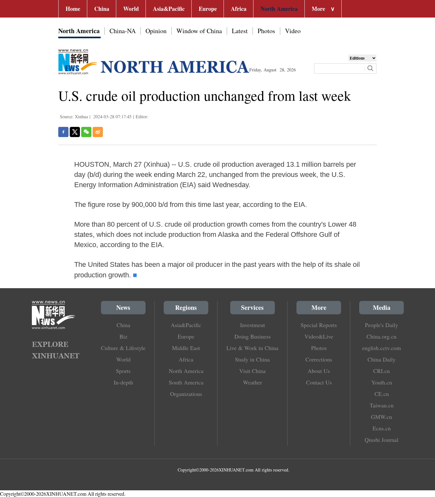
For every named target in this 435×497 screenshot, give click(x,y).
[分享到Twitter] (75, 132)
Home (73, 8)
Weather (252, 382)
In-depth (123, 382)
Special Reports (319, 325)
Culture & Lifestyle (123, 348)
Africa (238, 8)
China (101, 8)
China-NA (123, 30)
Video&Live (318, 336)
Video (293, 30)
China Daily (381, 359)
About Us (319, 371)
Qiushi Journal (381, 439)
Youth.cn (381, 382)
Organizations (186, 394)
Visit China (252, 371)
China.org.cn (381, 336)
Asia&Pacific (169, 8)
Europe (208, 8)
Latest (240, 30)
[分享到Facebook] (63, 132)
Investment (252, 325)
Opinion (156, 30)
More (323, 8)
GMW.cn (381, 416)
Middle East (186, 348)
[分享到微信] (86, 132)
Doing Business (252, 336)
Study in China (252, 359)
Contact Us (319, 382)
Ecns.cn (382, 428)
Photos (266, 30)
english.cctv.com (381, 348)
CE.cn (381, 394)
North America (279, 8)
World (131, 8)
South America (186, 382)
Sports (123, 371)
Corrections (318, 359)
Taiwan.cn (382, 405)
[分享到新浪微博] (98, 132)
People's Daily (381, 325)
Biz (123, 336)
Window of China (199, 30)
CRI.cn (381, 371)
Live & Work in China (252, 348)
